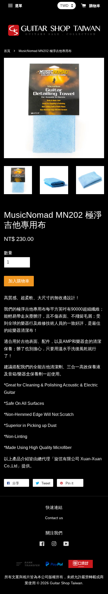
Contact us (54, 518)
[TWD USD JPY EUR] (66, 5)
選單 (18, 6)
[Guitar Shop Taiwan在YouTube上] (66, 545)
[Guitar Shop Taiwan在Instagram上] (54, 545)
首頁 (7, 51)
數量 (8, 253)
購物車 (94, 6)
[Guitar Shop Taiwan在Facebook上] (42, 545)
